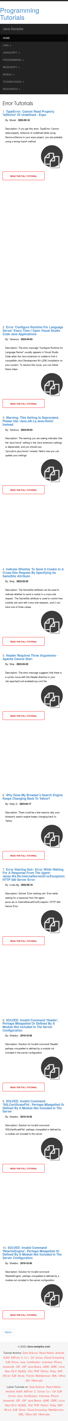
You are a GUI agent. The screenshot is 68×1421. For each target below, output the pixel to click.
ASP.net (15, 1357)
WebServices (42, 1376)
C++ (26, 1357)
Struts (21, 1376)
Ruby (53, 1371)
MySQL (22, 1371)
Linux (62, 1366)
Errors (15, 1362)
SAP (59, 1371)
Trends (30, 1376)
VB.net (6, 1376)
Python (45, 1371)
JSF (18, 1366)
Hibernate (37, 1380)
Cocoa (39, 1357)
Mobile (8, 74)
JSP (24, 1366)
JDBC (54, 1366)
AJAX (6, 1357)
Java (6, 45)
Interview (47, 1362)
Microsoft (10, 67)
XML (54, 1376)
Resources (10, 89)
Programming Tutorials (19, 13)
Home (6, 38)
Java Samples (13, 28)
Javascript (8, 1366)
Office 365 (31, 1414)
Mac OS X (11, 1371)
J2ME (46, 1366)
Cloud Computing (54, 1357)
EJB (8, 1362)
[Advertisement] (34, 219)
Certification (34, 1362)
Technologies (12, 81)
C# (32, 1357)
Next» (9, 1332)
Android (59, 1353)
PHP (36, 1371)
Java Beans (34, 1366)
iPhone (58, 1362)
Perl (30, 1371)
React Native (46, 1353)
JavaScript (10, 52)
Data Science (30, 1353)
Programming (12, 60)
